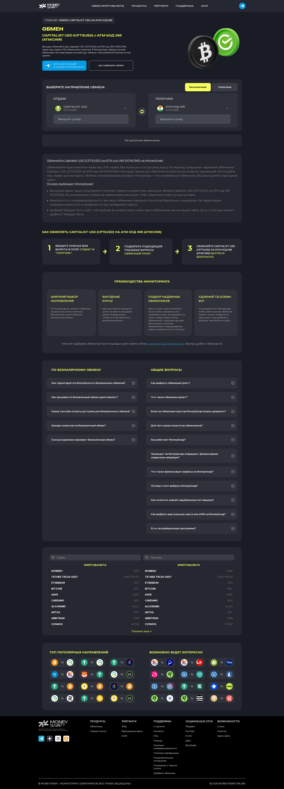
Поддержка (185, 6)
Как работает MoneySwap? (168, 439)
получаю (164, 98)
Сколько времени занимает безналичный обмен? (83, 439)
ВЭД (124, 726)
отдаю (59, 98)
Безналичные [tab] (198, 87)
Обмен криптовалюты (107, 6)
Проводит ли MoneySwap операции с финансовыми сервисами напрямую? (184, 456)
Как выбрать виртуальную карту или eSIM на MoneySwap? (188, 514)
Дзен (188, 740)
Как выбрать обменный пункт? (170, 383)
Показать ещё (140, 631)
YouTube (190, 731)
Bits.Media (190, 745)
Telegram (190, 726)
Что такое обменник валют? (169, 397)
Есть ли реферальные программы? (173, 528)
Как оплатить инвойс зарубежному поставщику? (182, 500)
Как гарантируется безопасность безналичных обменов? (88, 383)
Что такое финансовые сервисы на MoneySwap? (182, 471)
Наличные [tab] (224, 87)
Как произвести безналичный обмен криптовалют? (84, 397)
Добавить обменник (164, 773)
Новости (221, 731)
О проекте (159, 726)
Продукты (139, 6)
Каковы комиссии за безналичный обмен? (78, 425)
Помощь (158, 740)
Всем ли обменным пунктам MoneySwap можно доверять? (188, 411)
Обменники (96, 726)
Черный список (98, 731)
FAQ (156, 736)
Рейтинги (161, 6)
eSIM (124, 736)
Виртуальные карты (132, 731)
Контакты (159, 731)
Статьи (220, 726)
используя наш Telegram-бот (166, 343)
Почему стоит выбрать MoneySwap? (174, 485)
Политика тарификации (166, 753)
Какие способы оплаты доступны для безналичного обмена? (90, 411)
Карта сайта (223, 736)
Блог (204, 6)
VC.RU (188, 736)
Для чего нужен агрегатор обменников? (177, 425)
